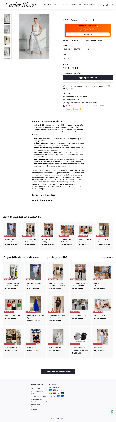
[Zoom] (34, 36)
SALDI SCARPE (89, 5)
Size (64, 55)
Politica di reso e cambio (37, 392)
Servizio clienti (36, 388)
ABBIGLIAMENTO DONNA (51, 5)
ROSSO (86, 49)
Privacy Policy (36, 399)
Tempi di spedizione (39, 396)
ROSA (94, 49)
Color (65, 45)
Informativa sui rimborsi (37, 408)
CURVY (65, 5)
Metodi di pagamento (42, 200)
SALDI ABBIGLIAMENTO (27, 217)
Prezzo (66, 64)
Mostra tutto (107, 257)
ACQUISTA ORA (87, 34)
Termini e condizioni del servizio (39, 403)
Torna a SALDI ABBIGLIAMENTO (59, 371)
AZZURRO (76, 49)
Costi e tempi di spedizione (44, 195)
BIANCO (67, 49)
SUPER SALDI (76, 5)
